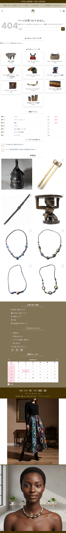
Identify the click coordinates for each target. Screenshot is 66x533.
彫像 (15, 122)
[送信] (63, 29)
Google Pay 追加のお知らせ (14, 144)
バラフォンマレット (19, 119)
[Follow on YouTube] (21, 350)
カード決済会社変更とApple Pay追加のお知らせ (21, 149)
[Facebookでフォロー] (12, 350)
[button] (2, 11)
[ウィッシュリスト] (61, 11)
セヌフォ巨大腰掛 (19, 132)
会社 (30, 393)
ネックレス (17, 135)
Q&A (39, 393)
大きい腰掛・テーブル (20, 129)
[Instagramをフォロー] (17, 350)
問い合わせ (34, 393)
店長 (26, 393)
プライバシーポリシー (45, 396)
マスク (16, 116)
